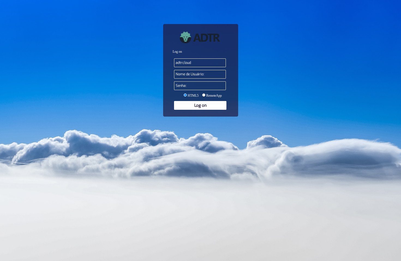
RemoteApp (213, 95)
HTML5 (193, 95)
